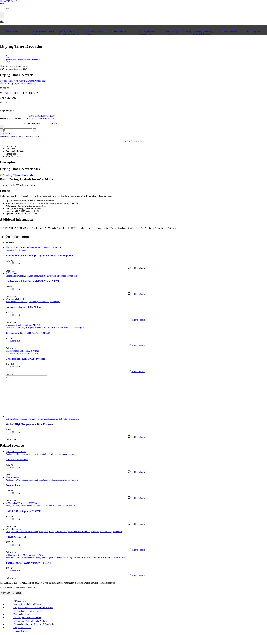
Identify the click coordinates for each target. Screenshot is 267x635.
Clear (54, 123)
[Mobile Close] (1, 596)
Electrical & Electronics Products (96, 32)
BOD (18, 454)
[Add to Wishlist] (2, 126)
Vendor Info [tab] (11, 154)
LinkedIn (20, 136)
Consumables (11, 250)
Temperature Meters (228, 31)
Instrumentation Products (45, 276)
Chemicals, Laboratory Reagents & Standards (202, 32)
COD (18, 557)
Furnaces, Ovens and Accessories (43, 419)
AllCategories (12, 31)
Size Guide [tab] (10, 148)
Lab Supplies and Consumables (146, 32)
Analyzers (10, 454)
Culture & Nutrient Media (58, 327)
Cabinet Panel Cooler (15, 276)
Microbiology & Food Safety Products (178, 32)
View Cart (5, 593)
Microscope (55, 301)
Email (36, 136)
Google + (29, 136)
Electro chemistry (120, 31)
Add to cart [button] (15, 263)
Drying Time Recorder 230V (42, 116)
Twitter (12, 136)
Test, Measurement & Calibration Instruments (69, 32)
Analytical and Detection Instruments (22, 531)
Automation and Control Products (43, 32)
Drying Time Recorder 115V (42, 118)
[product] (136, 247)
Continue (17, 593)
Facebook (4, 136)
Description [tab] (11, 146)
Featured (29, 276)
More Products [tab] (12, 156)
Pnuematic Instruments (67, 276)
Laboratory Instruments (39, 301)
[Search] (2, 15)
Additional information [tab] (16, 151)
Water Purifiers (33, 353)
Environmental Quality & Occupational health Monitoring (47, 557)
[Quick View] (8, 263)
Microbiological (77, 327)
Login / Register (20, 631)
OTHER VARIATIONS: (12, 118)
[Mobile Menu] (1, 39)
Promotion (70, 506)
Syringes (22, 250)
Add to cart (6, 133)
